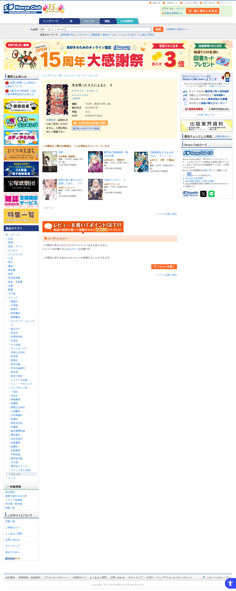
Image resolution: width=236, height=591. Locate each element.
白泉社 (14, 340)
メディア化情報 (13, 500)
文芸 (10, 238)
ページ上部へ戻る (167, 214)
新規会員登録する (173, 13)
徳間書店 (15, 317)
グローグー (82, 34)
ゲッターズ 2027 (127, 34)
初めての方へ (12, 552)
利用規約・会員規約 (29, 577)
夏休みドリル (109, 34)
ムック (11, 478)
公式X (149, 577)
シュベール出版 (19, 379)
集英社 (14, 309)
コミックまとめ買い (21, 470)
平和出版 (15, 454)
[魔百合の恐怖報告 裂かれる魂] (95, 170)
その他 (11, 293)
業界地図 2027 (67, 34)
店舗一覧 (156, 3)
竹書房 (14, 427)
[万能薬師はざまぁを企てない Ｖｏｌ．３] (141, 170)
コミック (89, 21)
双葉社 (14, 360)
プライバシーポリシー (56, 577)
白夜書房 (15, 442)
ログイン (180, 9)
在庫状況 (51, 120)
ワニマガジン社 (19, 387)
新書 (10, 289)
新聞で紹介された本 (16, 496)
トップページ (50, 21)
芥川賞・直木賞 (13, 503)
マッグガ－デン (19, 348)
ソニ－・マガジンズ (21, 383)
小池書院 (15, 411)
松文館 (14, 356)
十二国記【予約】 (146, 34)
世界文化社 (17, 423)
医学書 (11, 270)
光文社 (14, 395)
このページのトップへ (218, 577)
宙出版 (14, 372)
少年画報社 (17, 415)
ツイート (48, 208)
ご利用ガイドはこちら (217, 86)
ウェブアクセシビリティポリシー (174, 577)
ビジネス (13, 250)
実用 (10, 242)
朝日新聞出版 (18, 430)
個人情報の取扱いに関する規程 (199, 181)
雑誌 (107, 21)
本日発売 (10, 492)
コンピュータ (15, 254)
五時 (60, 152)
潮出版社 (15, 434)
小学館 (14, 305)
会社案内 (10, 577)
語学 (10, 274)
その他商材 (126, 21)
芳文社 (14, 332)
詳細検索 (171, 29)
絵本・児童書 (15, 281)
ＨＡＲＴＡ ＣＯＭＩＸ (86, 90)
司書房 (14, 403)
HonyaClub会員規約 (194, 178)
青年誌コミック (19, 466)
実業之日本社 (18, 407)
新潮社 (14, 419)
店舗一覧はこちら (207, 115)
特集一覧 (10, 507)
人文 (10, 258)
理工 (10, 262)
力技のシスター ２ (115, 180)
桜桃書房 (15, 399)
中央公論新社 (18, 368)
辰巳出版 (15, 364)
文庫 (10, 285)
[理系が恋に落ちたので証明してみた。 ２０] (49, 198)
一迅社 (14, 391)
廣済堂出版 (17, 458)
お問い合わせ (209, 3)
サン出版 (15, 344)
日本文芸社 (17, 438)
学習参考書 (14, 277)
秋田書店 (15, 313)
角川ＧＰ (15, 329)
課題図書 (95, 34)
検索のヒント (183, 29)
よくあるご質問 (190, 3)
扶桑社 (14, 446)
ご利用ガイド (172, 3)
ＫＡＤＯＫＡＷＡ (80, 95)
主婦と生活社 (18, 352)
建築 (10, 266)
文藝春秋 (15, 450)
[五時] (49, 170)
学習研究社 (17, 336)
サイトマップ (226, 3)
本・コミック (13, 234)
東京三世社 (17, 376)
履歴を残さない (223, 136)
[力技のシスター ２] (95, 198)
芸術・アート (15, 246)
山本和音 (76, 98)
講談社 (14, 301)
